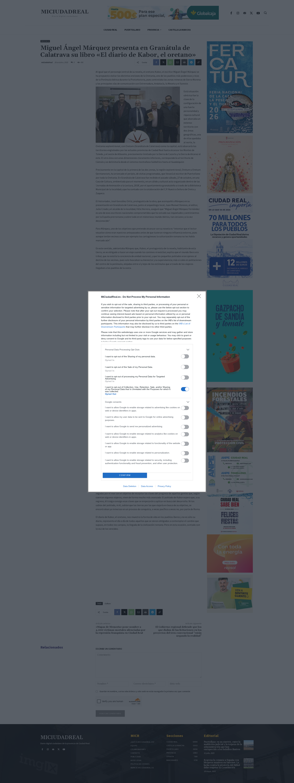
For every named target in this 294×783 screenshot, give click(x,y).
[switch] (185, 356)
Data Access (147, 486)
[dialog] (147, 391)
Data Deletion (129, 486)
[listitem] (147, 349)
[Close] (200, 297)
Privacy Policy (164, 486)
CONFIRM (125, 475)
